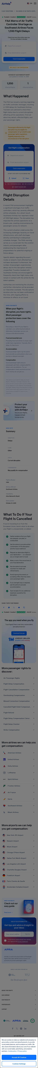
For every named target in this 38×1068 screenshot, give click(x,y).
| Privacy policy (22, 1051)
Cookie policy (12, 1051)
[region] (19, 1052)
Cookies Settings (19, 1064)
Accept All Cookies (19, 1057)
